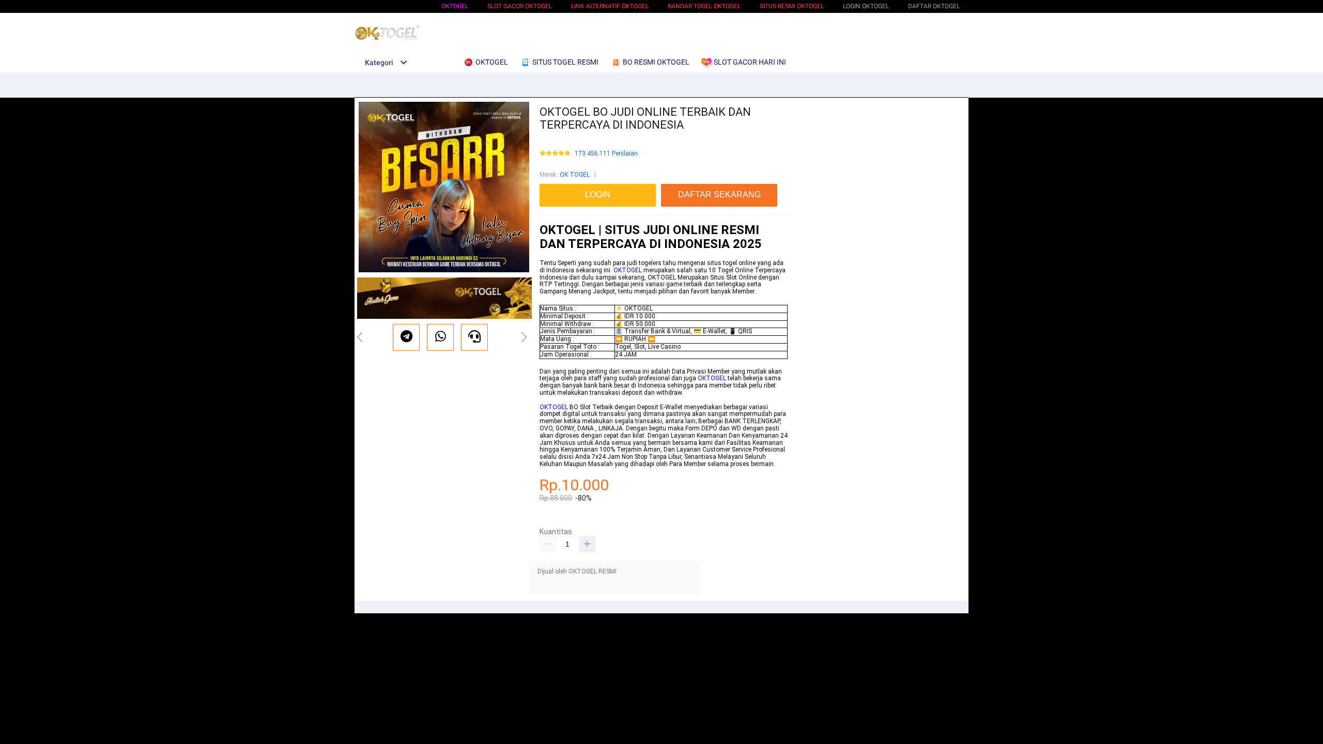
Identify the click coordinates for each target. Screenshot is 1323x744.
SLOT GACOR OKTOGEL (519, 6)
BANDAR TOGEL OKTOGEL (704, 6)
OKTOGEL (454, 6)
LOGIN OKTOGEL (866, 6)
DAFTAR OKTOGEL (934, 6)
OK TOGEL (575, 174)
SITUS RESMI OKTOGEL (792, 6)
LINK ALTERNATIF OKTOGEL (610, 6)
